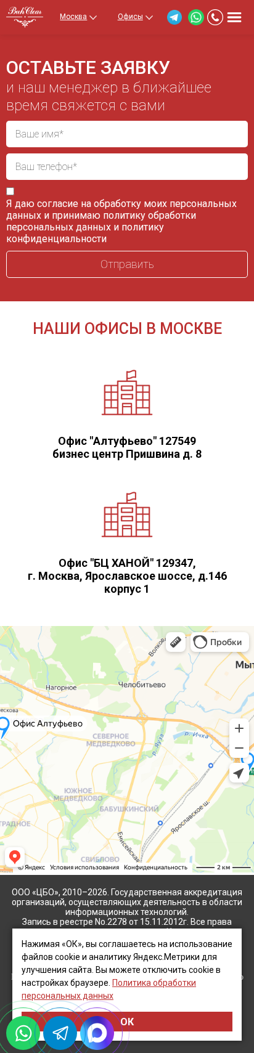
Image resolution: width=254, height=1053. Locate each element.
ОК (127, 1022)
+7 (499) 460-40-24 (215, 17)
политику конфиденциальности (85, 233)
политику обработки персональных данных (101, 221)
